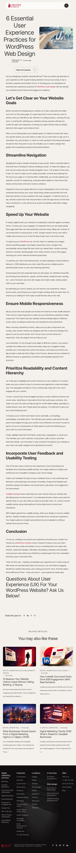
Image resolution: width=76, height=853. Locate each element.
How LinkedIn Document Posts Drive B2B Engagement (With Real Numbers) (56, 679)
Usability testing (12, 494)
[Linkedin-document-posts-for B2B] (56, 648)
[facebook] (53, 845)
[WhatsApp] (31, 615)
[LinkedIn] (28, 615)
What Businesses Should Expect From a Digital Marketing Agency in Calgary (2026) (19, 734)
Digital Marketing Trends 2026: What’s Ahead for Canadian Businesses (56, 734)
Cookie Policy (38, 846)
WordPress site (26, 242)
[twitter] (56, 845)
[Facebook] (24, 615)
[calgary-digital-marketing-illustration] (19, 705)
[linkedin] (67, 845)
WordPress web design (46, 87)
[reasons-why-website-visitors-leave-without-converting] (19, 648)
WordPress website (23, 543)
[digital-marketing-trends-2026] (56, 705)
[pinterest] (63, 845)
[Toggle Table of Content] (34, 70)
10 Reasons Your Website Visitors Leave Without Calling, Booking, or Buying (18, 682)
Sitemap (22, 846)
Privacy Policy (29, 846)
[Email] (35, 615)
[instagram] (60, 845)
